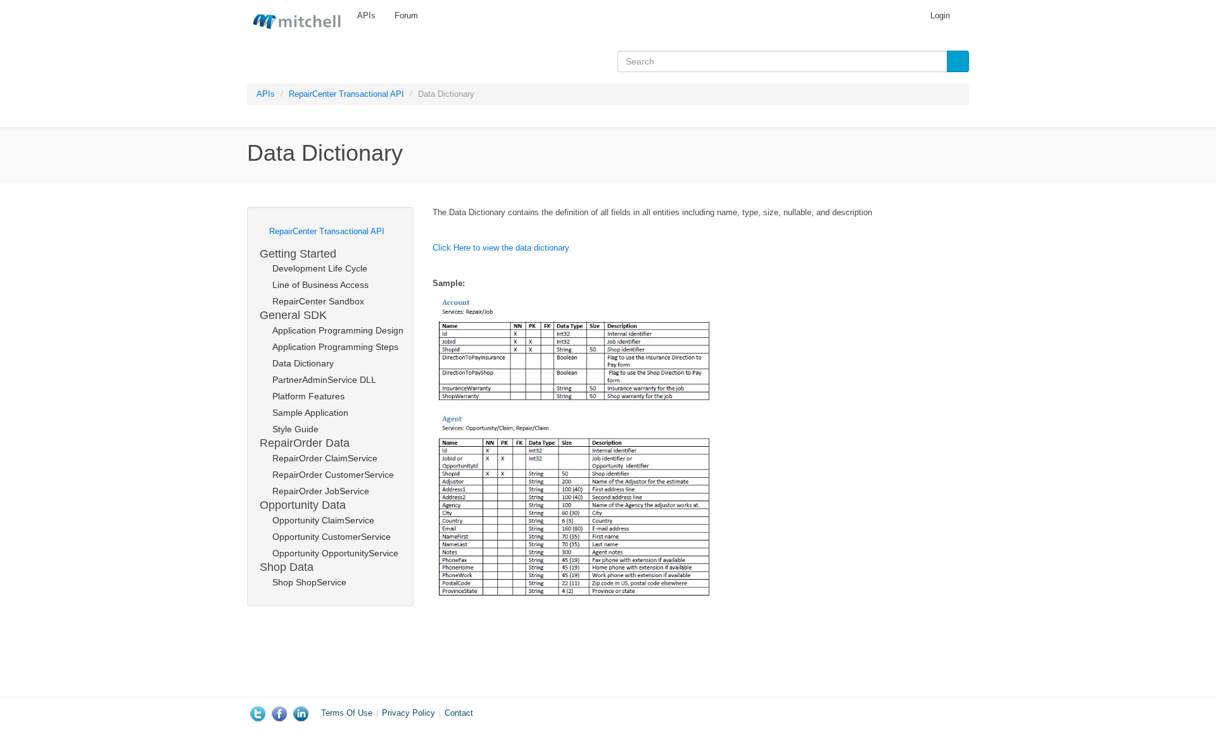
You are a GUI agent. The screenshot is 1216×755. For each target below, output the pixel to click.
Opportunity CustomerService (331, 537)
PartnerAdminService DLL (324, 380)
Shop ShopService (309, 582)
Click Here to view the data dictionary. (502, 248)
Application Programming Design (336, 330)
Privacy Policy (408, 713)
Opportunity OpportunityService (335, 553)
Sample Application (310, 413)
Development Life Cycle (319, 268)
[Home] (297, 19)
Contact (459, 713)
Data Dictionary (303, 363)
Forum (406, 15)
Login (940, 15)
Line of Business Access (320, 285)
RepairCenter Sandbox (318, 301)
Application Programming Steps (335, 347)
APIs (366, 15)
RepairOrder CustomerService (333, 475)
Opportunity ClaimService (323, 520)
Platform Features (308, 396)
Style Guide (295, 429)
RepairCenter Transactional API (346, 94)
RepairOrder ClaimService (324, 458)
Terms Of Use (346, 713)
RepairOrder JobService (320, 491)
